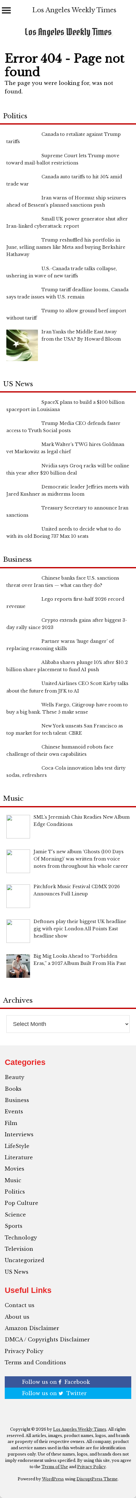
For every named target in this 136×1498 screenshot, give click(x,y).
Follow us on (56, 1382)
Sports (13, 1226)
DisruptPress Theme (97, 1479)
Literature (19, 1157)
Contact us (19, 1305)
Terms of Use (54, 1466)
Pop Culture (21, 1203)
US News (16, 1272)
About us (17, 1317)
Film (11, 1123)
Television (19, 1249)
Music (13, 1180)
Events (14, 1111)
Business (17, 1100)
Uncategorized (24, 1260)
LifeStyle (17, 1146)
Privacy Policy (24, 1351)
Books (13, 1089)
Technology (21, 1237)
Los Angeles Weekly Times (74, 10)
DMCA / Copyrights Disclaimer (47, 1339)
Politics (15, 1192)
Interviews (19, 1134)
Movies (14, 1169)
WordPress (53, 1479)
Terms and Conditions (35, 1362)
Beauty (14, 1077)
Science (15, 1214)
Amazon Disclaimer (32, 1328)
